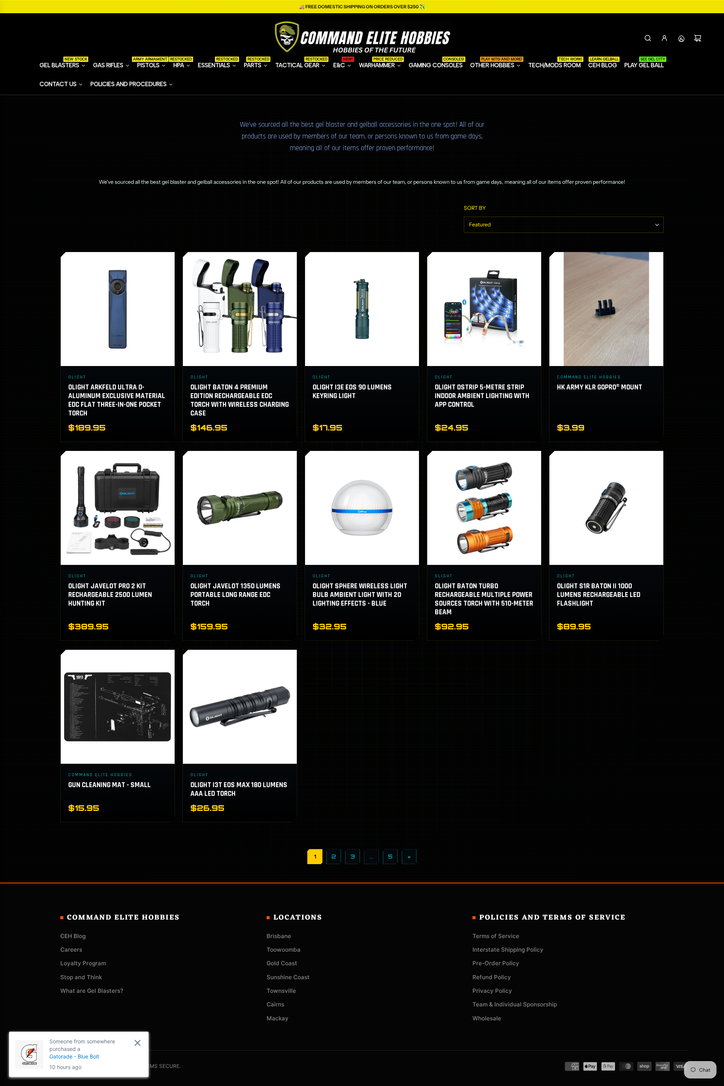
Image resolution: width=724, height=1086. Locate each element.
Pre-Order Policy (495, 963)
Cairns (275, 1004)
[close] (137, 1043)
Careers (71, 949)
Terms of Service (495, 936)
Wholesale (486, 1018)
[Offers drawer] (681, 38)
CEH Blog (73, 936)
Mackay (277, 1018)
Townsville (281, 990)
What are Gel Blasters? (91, 990)
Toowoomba (284, 949)
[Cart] (697, 38)
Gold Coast (282, 963)
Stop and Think (81, 977)
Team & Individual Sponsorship (514, 1004)
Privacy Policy (492, 990)
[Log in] (664, 38)
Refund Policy (491, 977)
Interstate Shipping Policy (507, 949)
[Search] (648, 38)
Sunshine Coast (288, 977)
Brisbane (279, 936)
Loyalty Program (83, 963)
